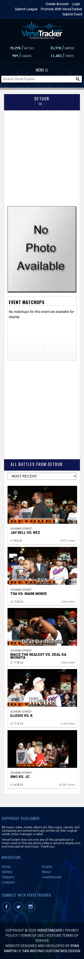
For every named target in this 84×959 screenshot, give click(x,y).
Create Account (57, 4)
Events (47, 867)
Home (6, 867)
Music (46, 872)
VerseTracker (49, 930)
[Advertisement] (42, 156)
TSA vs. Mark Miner (28, 594)
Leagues (8, 882)
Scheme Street (21, 528)
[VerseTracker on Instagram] (31, 910)
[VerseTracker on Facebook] (7, 910)
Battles (7, 872)
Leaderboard (51, 877)
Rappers (8, 877)
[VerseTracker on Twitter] (19, 910)
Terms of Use (32, 935)
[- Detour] (42, 292)
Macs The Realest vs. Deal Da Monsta (38, 656)
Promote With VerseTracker (61, 9)
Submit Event (72, 14)
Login (76, 4)
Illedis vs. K (21, 716)
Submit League (26, 9)
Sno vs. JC (20, 777)
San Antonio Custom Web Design (51, 951)
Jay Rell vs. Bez (25, 533)
